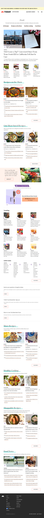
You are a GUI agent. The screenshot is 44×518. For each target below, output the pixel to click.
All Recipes (6, 26)
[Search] (38, 12)
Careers (17, 497)
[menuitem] (15, 12)
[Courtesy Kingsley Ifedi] (14, 461)
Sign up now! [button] (35, 163)
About (7, 496)
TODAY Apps (8, 503)
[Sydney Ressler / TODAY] (14, 92)
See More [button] (36, 120)
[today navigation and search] (42, 12)
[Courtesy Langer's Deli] (22, 39)
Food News (38, 26)
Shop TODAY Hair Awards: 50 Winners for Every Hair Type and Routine (18, 8)
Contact (7, 497)
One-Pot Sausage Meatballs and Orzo (33, 153)
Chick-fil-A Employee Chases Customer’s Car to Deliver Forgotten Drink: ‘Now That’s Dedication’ (13, 471)
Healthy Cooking (28, 26)
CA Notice (7, 510)
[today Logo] (3, 496)
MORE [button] (5, 294)
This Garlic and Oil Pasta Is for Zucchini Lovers (13, 358)
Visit (7, 501)
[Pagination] (35, 331)
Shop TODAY (18, 506)
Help (7, 499)
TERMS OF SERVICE (18, 496)
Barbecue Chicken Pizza (31, 435)
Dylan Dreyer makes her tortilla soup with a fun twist (14, 155)
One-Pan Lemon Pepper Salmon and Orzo (12, 435)
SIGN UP (9, 179)
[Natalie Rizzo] (14, 337)
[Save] (5, 47)
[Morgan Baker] (14, 137)
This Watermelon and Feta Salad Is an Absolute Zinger (14, 355)
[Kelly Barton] (14, 381)
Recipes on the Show (16, 26)
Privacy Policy (8, 506)
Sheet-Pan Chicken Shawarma (32, 433)
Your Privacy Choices (11, 508)
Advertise (17, 503)
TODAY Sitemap (18, 501)
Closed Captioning (19, 499)
